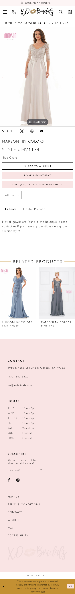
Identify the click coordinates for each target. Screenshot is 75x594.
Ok (71, 586)
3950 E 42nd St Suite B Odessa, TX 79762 (36, 367)
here (43, 591)
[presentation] (18, 293)
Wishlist (14, 520)
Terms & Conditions (24, 504)
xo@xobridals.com (20, 385)
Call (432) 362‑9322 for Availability (38, 184)
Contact (15, 512)
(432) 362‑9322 (18, 376)
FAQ (10, 527)
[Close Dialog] (3, 586)
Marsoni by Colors (34, 22)
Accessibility (18, 535)
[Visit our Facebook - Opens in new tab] (9, 480)
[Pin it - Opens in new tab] (32, 131)
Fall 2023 (62, 22)
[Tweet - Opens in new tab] (22, 131)
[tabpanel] (37, 76)
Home (8, 22)
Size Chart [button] (10, 157)
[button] (5, 12)
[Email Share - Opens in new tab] (41, 131)
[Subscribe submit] (41, 470)
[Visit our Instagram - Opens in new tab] (18, 480)
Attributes (12, 195)
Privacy (14, 496)
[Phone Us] (14, 12)
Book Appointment (37, 175)
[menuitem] (5, 12)
